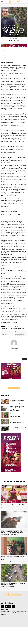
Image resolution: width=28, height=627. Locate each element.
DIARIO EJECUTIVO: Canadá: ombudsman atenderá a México (19, 334)
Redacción (15, 38)
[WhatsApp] (18, 388)
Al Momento (6, 23)
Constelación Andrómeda (7, 328)
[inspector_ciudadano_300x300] (11, 378)
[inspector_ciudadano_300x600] (11, 472)
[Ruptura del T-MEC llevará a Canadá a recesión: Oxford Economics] (5, 428)
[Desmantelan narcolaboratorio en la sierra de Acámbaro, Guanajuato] (5, 421)
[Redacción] (14, 343)
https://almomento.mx (14, 350)
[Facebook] (9, 388)
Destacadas (15, 23)
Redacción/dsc (6, 507)
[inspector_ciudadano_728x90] (14, 47)
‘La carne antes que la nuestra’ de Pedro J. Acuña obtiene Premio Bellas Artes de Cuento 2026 (18, 415)
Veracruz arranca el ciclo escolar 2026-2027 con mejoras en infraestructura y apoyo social (17, 402)
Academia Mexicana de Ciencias (12, 326)
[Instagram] (6, 606)
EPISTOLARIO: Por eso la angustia (7, 334)
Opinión (23, 23)
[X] (12, 388)
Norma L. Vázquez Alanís (18, 328)
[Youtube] (13, 606)
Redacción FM (6, 534)
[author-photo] (2, 508)
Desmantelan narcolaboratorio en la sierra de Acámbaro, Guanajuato (18, 421)
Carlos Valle (5, 561)
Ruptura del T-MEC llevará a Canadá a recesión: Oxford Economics (18, 428)
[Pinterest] (15, 388)
